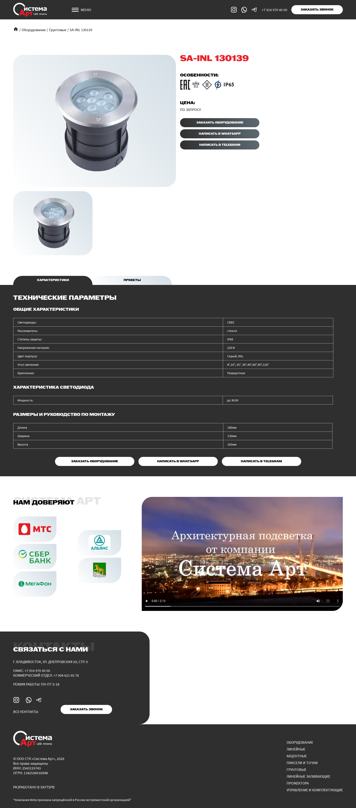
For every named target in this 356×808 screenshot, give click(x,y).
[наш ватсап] (244, 10)
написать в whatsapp (220, 134)
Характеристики (53, 280)
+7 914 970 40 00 (274, 9)
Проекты (132, 280)
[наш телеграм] (254, 10)
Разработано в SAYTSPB (34, 787)
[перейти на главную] (30, 9)
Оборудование (34, 29)
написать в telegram (219, 145)
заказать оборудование (219, 122)
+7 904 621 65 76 (66, 675)
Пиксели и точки (302, 762)
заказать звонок (317, 9)
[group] (94, 121)
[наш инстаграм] (234, 10)
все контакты (25, 711)
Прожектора (298, 783)
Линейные (296, 749)
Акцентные (297, 756)
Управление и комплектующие (315, 790)
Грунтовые (57, 29)
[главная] (15, 29)
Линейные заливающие (308, 776)
